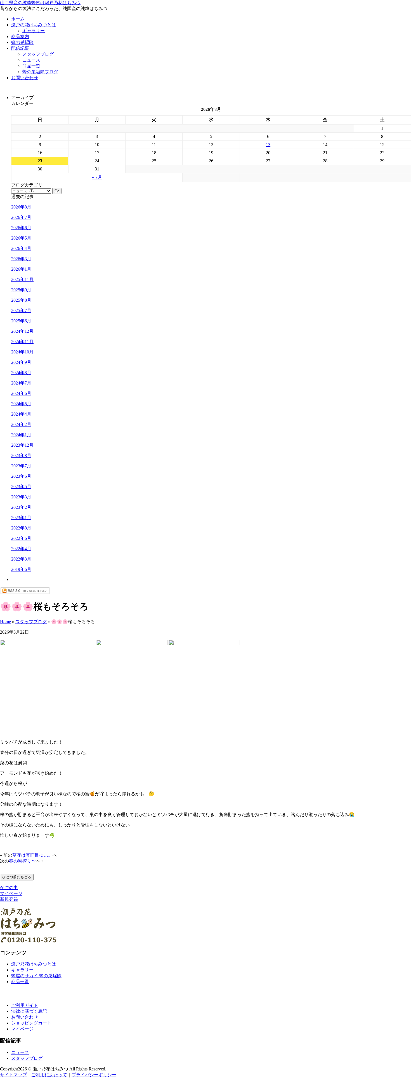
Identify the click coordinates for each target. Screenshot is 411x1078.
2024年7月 (21, 383)
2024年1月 (21, 434)
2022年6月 (21, 538)
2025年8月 (21, 300)
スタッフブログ (38, 54)
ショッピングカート (31, 1023)
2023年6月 (21, 476)
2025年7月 (21, 310)
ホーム (18, 19)
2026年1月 (21, 269)
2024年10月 (22, 352)
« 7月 (97, 177)
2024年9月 (21, 362)
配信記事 (20, 48)
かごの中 (9, 887)
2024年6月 (21, 393)
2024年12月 (22, 331)
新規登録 (9, 899)
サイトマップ (13, 1074)
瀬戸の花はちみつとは (33, 24)
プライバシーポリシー (94, 1074)
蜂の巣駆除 (22, 42)
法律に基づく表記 (29, 1011)
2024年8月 (21, 372)
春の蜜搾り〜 (22, 861)
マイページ (11, 893)
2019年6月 (21, 569)
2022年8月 (21, 528)
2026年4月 (21, 248)
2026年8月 (21, 207)
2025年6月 (21, 320)
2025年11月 (22, 279)
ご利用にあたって (49, 1074)
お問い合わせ (24, 77)
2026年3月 (21, 258)
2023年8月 (21, 455)
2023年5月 (21, 486)
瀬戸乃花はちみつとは (33, 964)
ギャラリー (33, 30)
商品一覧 (31, 66)
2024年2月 (21, 424)
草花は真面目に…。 (32, 855)
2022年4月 (21, 548)
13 (268, 144)
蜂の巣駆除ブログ (40, 71)
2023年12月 (22, 445)
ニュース (31, 60)
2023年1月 (21, 517)
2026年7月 (21, 217)
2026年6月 (21, 227)
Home (5, 621)
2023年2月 (21, 507)
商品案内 (20, 36)
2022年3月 (21, 559)
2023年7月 (21, 465)
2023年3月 (21, 497)
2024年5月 (21, 403)
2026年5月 (21, 238)
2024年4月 (21, 414)
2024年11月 (22, 341)
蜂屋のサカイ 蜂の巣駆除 (36, 975)
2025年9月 (21, 289)
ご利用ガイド (24, 1005)
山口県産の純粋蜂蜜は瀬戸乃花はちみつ (40, 2)
